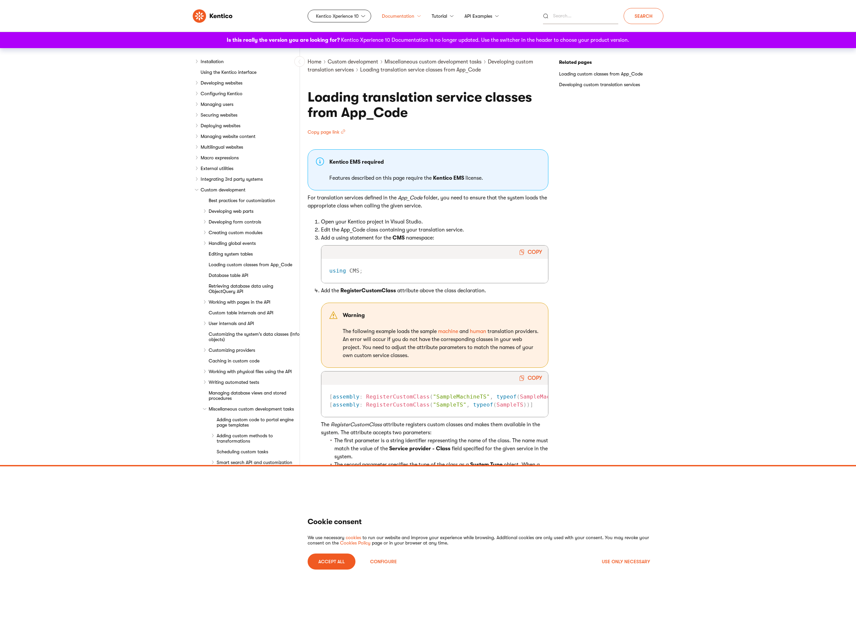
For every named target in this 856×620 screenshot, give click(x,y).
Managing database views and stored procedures (247, 395)
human (478, 331)
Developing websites (221, 83)
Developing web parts (231, 211)
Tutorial (439, 16)
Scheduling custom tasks (242, 451)
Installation (212, 61)
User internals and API (231, 323)
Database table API (228, 275)
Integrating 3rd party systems (232, 179)
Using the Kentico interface (228, 72)
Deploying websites (220, 125)
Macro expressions (220, 157)
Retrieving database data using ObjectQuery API (241, 288)
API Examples (478, 16)
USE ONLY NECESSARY (626, 561)
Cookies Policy (355, 543)
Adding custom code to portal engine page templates (255, 422)
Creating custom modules (235, 232)
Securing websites (219, 115)
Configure (383, 561)
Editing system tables (231, 254)
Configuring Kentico (221, 93)
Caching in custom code (234, 360)
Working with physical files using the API (250, 371)
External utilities (217, 168)
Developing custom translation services (599, 84)
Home (314, 62)
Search (643, 16)
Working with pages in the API (240, 302)
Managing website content (228, 136)
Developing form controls (235, 221)
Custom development (223, 189)
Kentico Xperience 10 (337, 16)
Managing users (217, 104)
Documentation (398, 16)
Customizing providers (232, 350)
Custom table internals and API (241, 312)
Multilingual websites (222, 147)
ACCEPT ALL (331, 561)
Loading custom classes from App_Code (250, 264)
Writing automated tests (234, 382)
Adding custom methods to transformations (245, 438)
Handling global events (232, 243)
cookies (353, 537)
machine (448, 331)
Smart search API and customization (254, 462)
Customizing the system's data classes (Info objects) (254, 336)
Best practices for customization (242, 200)
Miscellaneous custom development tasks (251, 409)
